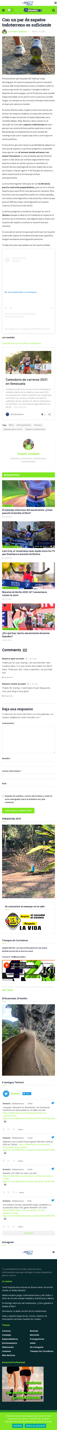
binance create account (14, 683)
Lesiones (6, 1351)
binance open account (13, 658)
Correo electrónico (12, 771)
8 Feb (29, 1201)
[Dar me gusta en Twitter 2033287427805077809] (14, 1161)
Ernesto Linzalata (19, 31)
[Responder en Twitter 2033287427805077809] (4, 1161)
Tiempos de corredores (41, 1351)
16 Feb (30, 1169)
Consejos (7, 506)
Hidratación (8, 1347)
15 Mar (30, 1138)
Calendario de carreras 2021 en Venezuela (21, 343)
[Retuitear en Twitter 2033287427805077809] (9, 1161)
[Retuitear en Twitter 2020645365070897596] (9, 1227)
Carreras (6, 1330)
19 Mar (30, 1103)
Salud (32, 1343)
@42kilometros (18, 1103)
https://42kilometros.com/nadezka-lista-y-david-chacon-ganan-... (26, 1146)
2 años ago (32, 659)
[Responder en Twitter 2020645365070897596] (4, 1227)
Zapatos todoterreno (35, 429)
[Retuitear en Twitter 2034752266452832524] (9, 1129)
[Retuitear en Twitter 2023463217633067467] (9, 1192)
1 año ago (34, 684)
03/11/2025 (7, 599)
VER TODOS (7, 990)
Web (4, 783)
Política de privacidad (35, 1426)
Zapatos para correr (12, 429)
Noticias (34, 1330)
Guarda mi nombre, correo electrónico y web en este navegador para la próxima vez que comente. (28, 799)
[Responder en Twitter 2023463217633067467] (4, 1192)
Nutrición (34, 1335)
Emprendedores (10, 1339)
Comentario (9, 723)
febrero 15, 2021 (38, 31)
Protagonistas (37, 1339)
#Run (11, 425)
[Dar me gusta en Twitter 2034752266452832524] (14, 1129)
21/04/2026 (7, 558)
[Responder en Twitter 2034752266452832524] (4, 1129)
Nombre (7, 758)
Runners (38, 425)
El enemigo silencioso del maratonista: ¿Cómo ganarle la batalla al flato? (27, 511)
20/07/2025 (7, 640)
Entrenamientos (24, 425)
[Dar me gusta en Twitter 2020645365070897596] (14, 1227)
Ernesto (7, 1103)
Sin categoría (36, 1347)
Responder (8, 677)
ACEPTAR (18, 1426)
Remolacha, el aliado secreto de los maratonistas (24, 1311)
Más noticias (8, 1355)
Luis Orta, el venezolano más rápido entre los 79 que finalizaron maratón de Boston (28, 552)
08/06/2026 (7, 517)
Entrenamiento (10, 547)
